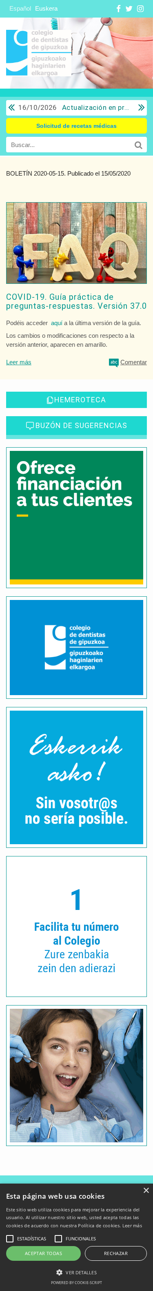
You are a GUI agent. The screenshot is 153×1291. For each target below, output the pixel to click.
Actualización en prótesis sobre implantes (74, 107)
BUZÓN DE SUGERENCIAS (81, 425)
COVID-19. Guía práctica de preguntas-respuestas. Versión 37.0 (76, 301)
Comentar (133, 362)
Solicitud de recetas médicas (76, 126)
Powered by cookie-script (76, 1282)
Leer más (18, 362)
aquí (56, 322)
